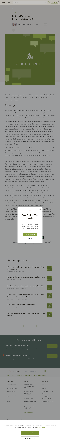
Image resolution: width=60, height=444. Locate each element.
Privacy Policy (41, 427)
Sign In (30, 238)
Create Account (30, 234)
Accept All (30, 433)
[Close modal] (40, 209)
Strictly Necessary (30, 438)
